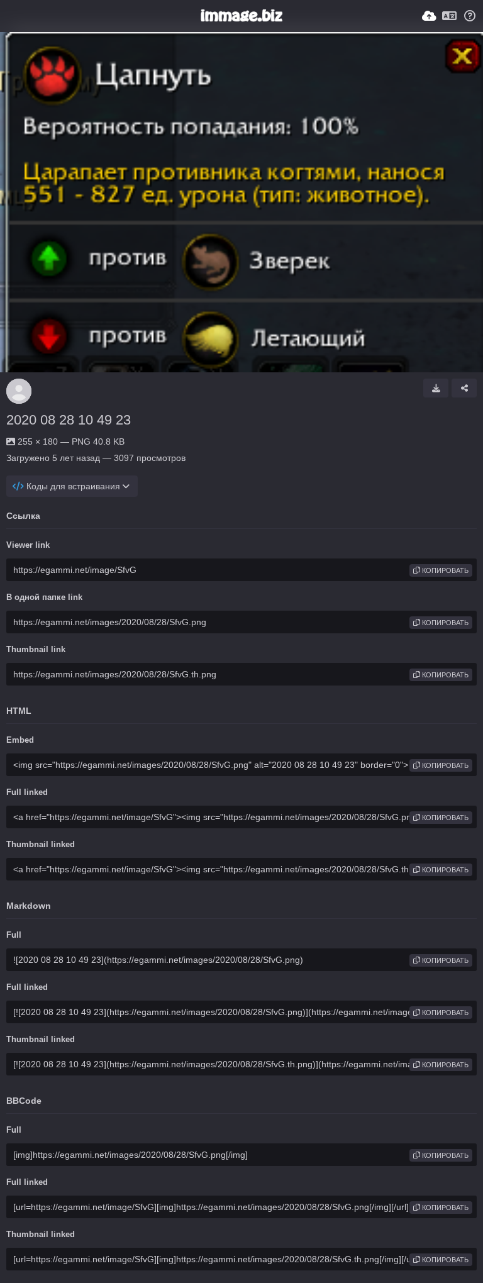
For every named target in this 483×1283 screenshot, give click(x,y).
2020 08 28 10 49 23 (68, 420)
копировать (444, 570)
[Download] (435, 388)
